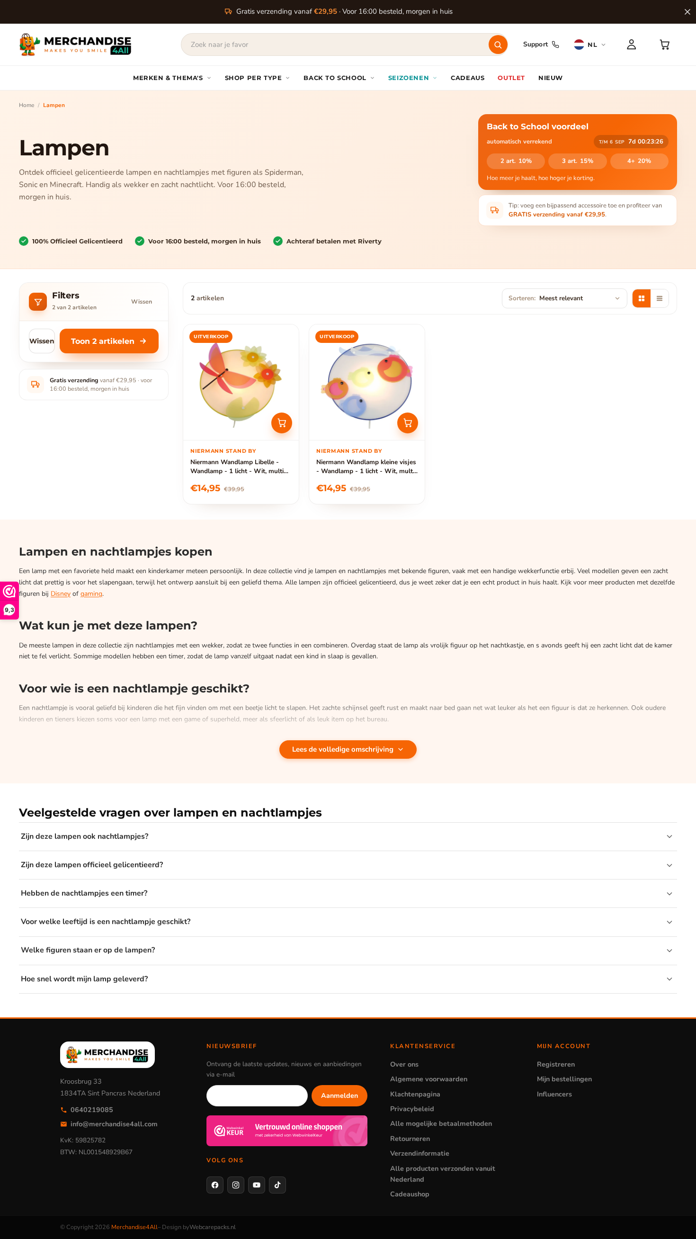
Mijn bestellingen (564, 1079)
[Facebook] (214, 1185)
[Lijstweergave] (660, 298)
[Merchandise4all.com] (76, 44)
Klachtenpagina (415, 1094)
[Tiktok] (277, 1185)
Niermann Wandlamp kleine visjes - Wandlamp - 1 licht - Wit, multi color (366, 467)
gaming (91, 593)
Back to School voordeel (538, 126)
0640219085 (92, 1109)
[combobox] (344, 44)
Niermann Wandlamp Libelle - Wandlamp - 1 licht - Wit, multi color (237, 467)
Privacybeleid (412, 1108)
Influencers (554, 1094)
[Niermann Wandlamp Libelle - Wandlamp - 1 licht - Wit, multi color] (241, 382)
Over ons (404, 1064)
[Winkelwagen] (664, 44)
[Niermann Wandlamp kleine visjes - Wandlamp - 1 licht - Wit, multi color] (367, 382)
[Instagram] (235, 1185)
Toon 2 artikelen (102, 341)
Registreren (556, 1064)
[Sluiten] (687, 11)
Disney (61, 593)
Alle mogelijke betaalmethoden (441, 1123)
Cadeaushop (409, 1194)
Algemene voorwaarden (428, 1079)
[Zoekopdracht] (498, 44)
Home (26, 105)
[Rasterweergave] (642, 298)
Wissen (141, 301)
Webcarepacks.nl (212, 1227)
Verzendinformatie (419, 1153)
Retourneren (410, 1138)
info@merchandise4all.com (114, 1124)
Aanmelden (339, 1095)
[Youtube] (256, 1185)
